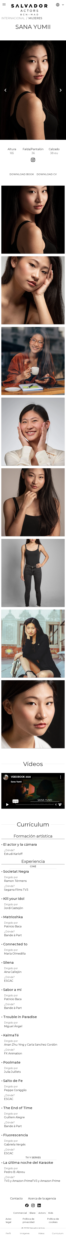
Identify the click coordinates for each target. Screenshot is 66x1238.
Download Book (21, 174)
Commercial (20, 1213)
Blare (33, 1213)
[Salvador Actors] (29, 8)
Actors (42, 1213)
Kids (50, 1213)
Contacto (16, 1198)
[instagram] (33, 1206)
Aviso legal (8, 1220)
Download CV (47, 174)
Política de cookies (53, 1220)
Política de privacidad (28, 1220)
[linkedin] (39, 1206)
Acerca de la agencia (42, 1198)
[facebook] (27, 1206)
